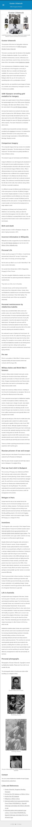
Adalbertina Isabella (24, 62)
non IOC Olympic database (20, 107)
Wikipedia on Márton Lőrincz (12, 798)
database (12, 131)
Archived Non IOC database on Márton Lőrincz (17, 794)
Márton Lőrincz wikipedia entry (9, 245)
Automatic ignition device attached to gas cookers (14, 533)
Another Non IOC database (12, 796)
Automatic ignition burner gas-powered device (13, 531)
